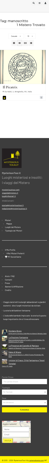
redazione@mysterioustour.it (14, 208)
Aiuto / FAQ (10, 276)
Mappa (9, 223)
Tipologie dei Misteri (13, 230)
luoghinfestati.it (9, 196)
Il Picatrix (10, 87)
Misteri (8, 220)
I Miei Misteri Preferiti (15, 253)
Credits (8, 290)
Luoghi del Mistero (13, 227)
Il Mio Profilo (10, 250)
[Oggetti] (5, 98)
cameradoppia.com (36, 460)
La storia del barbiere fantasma (16, 310)
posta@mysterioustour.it (13, 205)
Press (7, 283)
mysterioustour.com (10, 190)
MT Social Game (14, 257)
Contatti (8, 280)
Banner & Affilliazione (14, 286)
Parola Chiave (7, 377)
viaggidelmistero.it (10, 193)
